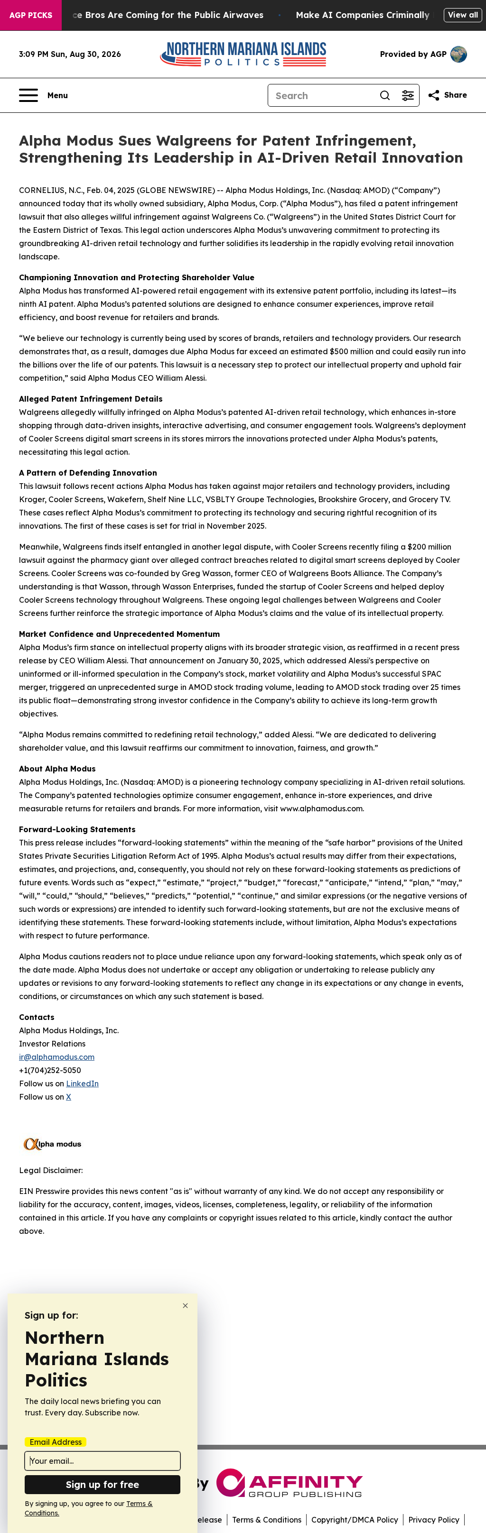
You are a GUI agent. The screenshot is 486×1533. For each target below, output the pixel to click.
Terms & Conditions (266, 1519)
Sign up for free (102, 1484)
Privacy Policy (433, 1519)
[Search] (385, 95)
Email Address (55, 1442)
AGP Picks (30, 15)
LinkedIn (82, 1083)
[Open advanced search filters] (407, 95)
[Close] (185, 1305)
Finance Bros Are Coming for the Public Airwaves (155, 14)
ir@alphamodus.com (56, 1057)
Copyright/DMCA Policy (354, 1519)
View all (463, 14)
